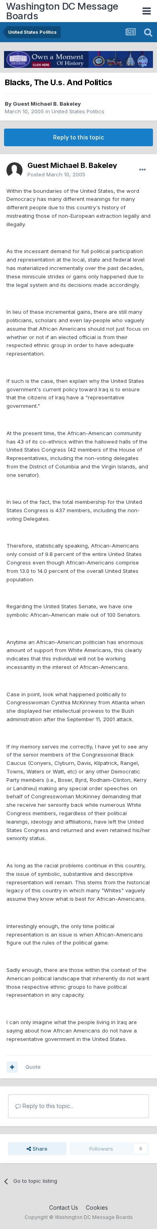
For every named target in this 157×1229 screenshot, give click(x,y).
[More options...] (142, 170)
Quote (33, 1066)
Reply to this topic (78, 137)
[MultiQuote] (12, 1067)
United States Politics (78, 111)
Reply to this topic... (47, 1105)
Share (39, 1148)
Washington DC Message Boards (62, 11)
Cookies (97, 1207)
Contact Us (63, 1207)
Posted (56, 174)
